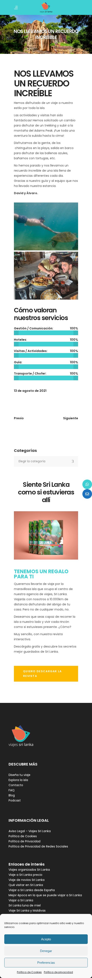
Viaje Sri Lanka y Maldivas (27, 910)
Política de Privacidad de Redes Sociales (38, 846)
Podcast (15, 800)
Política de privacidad (58, 972)
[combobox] (46, 461)
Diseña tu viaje (19, 775)
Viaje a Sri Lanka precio (25, 875)
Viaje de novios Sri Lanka (27, 880)
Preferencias (46, 962)
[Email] (87, 494)
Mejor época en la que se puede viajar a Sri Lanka (45, 895)
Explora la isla (18, 780)
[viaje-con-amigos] (46, 276)
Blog (12, 795)
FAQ (12, 790)
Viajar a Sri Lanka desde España (32, 890)
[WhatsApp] (87, 484)
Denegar (46, 951)
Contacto (16, 785)
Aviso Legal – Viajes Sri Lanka (30, 831)
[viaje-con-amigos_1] (46, 226)
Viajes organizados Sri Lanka (29, 869)
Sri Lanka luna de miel (25, 905)
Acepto (46, 939)
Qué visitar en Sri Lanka (26, 885)
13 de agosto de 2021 (30, 391)
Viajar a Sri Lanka (21, 900)
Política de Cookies (29, 972)
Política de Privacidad (24, 841)
